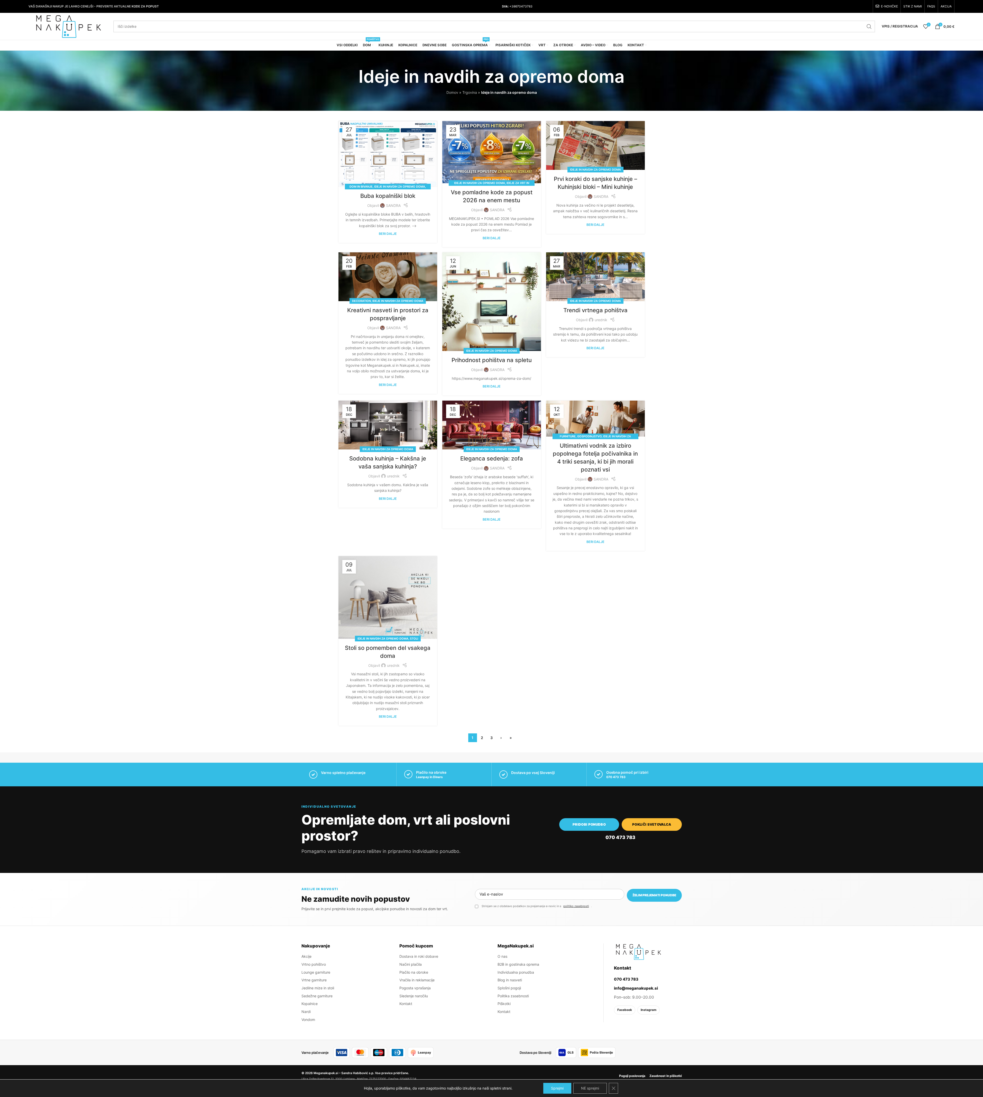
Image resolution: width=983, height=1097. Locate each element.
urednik (601, 320)
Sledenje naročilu (413, 996)
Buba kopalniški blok (387, 195)
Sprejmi (557, 1088)
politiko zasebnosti (576, 906)
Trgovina (469, 92)
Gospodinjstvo (589, 436)
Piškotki (504, 1003)
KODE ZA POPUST (145, 6)
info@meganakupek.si (636, 988)
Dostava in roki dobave (418, 956)
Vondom (308, 1019)
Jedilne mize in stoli (317, 988)
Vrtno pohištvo (313, 964)
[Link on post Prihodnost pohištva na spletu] (491, 301)
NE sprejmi (590, 1088)
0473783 (525, 6)
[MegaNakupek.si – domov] (638, 951)
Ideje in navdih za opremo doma (399, 186)
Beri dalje (388, 234)
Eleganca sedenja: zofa (491, 458)
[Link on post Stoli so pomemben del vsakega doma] (387, 597)
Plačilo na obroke (413, 972)
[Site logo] (68, 26)
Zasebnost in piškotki (665, 1076)
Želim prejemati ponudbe (654, 895)
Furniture (568, 436)
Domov (452, 92)
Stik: (505, 6)
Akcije (306, 956)
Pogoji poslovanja (632, 1076)
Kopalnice (309, 1003)
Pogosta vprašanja (415, 988)
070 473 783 (616, 777)
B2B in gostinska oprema (518, 964)
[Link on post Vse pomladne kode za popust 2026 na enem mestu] (491, 152)
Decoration (361, 301)
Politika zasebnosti (513, 996)
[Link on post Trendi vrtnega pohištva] (595, 276)
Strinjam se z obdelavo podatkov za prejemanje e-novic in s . (537, 906)
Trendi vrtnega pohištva (595, 310)
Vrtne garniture (314, 980)
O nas (502, 956)
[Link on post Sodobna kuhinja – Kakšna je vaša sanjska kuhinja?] (387, 425)
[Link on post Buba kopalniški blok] (387, 154)
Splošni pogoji (509, 988)
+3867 (514, 6)
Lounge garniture (315, 972)
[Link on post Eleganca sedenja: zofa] (491, 425)
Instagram (648, 1010)
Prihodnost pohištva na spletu (492, 360)
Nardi (306, 1011)
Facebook (624, 1010)
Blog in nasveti (510, 980)
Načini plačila (410, 964)
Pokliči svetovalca (651, 824)
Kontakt (405, 1003)
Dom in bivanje (361, 186)
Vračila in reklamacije (417, 980)
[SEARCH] (869, 26)
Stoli (414, 638)
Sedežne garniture (317, 996)
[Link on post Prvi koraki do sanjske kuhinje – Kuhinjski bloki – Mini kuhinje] (595, 145)
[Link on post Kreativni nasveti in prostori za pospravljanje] (387, 276)
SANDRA (393, 205)
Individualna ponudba (516, 972)
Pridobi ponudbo (589, 824)
